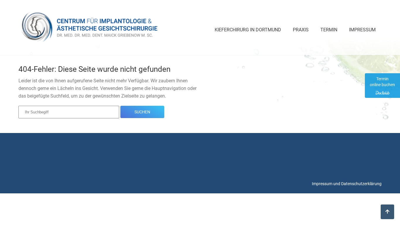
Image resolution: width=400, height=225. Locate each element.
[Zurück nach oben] (387, 211)
